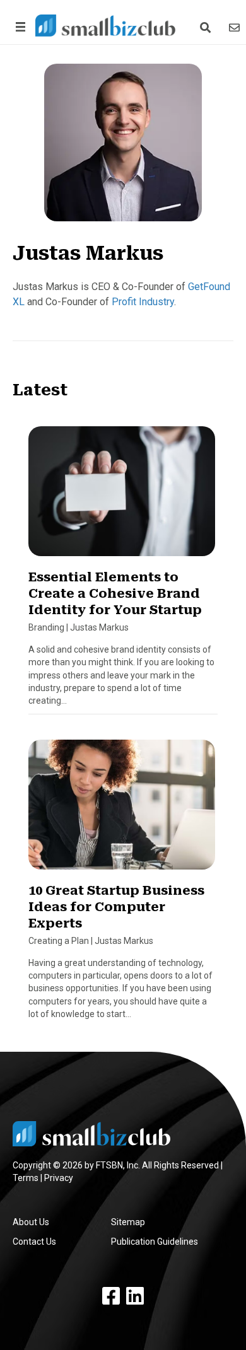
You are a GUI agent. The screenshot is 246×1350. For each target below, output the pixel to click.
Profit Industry (143, 302)
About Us (31, 1222)
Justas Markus (99, 627)
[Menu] (18, 26)
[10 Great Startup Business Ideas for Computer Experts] (121, 810)
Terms (25, 1178)
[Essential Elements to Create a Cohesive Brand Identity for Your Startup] (121, 496)
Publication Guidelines (154, 1242)
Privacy (58, 1178)
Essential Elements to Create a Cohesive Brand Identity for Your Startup (115, 593)
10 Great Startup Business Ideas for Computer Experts (116, 907)
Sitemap (128, 1222)
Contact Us (34, 1242)
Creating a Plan (58, 941)
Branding (46, 627)
